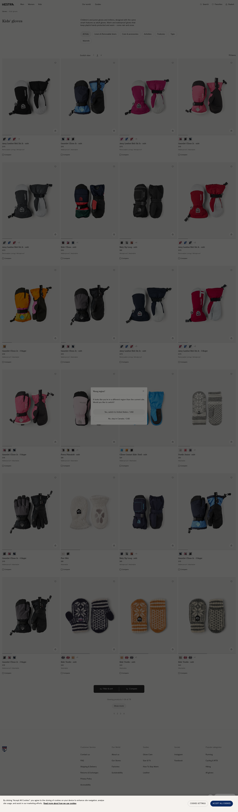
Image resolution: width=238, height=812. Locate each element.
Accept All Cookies (222, 803)
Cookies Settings (198, 803)
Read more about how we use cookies (60, 803)
